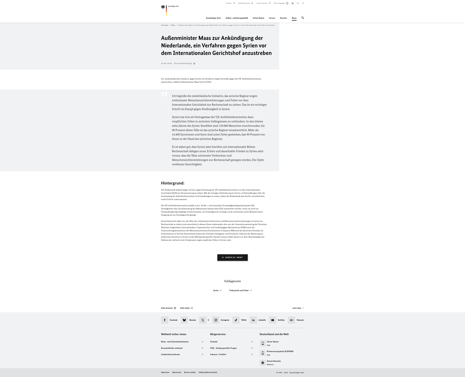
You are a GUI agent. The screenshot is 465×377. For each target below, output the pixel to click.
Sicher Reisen (258, 18)
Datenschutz (176, 372)
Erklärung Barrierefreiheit (208, 372)
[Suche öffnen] (302, 18)
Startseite (164, 25)
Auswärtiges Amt (213, 18)
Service (272, 18)
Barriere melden (190, 372)
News (294, 19)
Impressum (165, 372)
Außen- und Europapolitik (237, 18)
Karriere (283, 18)
